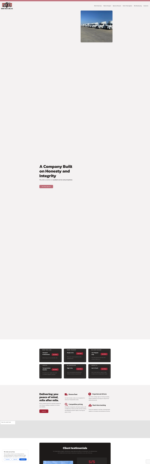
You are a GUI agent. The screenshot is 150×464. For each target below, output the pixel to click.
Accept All (23, 459)
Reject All (15, 459)
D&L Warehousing (138, 5)
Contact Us (145, 5)
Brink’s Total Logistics (127, 5)
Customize (8, 459)
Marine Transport (107, 5)
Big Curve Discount (117, 5)
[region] (15, 456)
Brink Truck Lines (98, 5)
